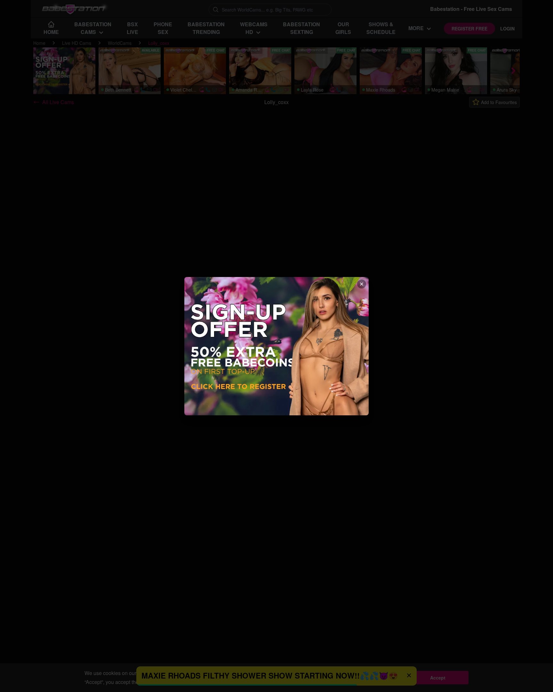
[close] (361, 284)
